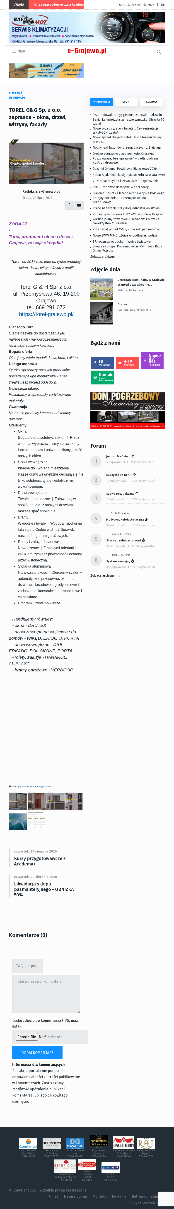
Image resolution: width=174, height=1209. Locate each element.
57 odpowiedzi (116, 525)
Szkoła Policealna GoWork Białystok (87, 1176)
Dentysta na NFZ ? (119, 475)
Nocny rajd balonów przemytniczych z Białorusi (127, 148)
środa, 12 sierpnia (120, 513)
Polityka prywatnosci (145, 1202)
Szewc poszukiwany (120, 493)
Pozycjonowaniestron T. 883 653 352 (75, 1153)
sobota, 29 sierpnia (130, 290)
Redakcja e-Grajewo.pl (41, 191)
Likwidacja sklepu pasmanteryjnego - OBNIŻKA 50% (44, 889)
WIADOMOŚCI (101, 101)
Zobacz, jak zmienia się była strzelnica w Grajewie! (129, 175)
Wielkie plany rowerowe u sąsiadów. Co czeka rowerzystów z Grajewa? (126, 221)
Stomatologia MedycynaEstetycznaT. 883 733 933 (65, 1177)
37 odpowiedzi (116, 546)
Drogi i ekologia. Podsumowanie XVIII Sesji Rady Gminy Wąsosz (127, 248)
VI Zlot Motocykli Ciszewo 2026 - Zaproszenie (126, 181)
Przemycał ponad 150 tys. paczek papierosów (126, 229)
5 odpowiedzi (115, 462)
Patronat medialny (147, 1196)
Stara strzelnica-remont (123, 540)
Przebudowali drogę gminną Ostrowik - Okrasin (127, 115)
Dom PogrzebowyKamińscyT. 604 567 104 (99, 1152)
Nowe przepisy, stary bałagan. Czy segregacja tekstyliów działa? (125, 131)
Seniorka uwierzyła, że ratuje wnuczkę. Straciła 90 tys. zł (128, 122)
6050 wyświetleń (144, 546)
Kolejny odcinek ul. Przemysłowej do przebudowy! (119, 200)
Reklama (119, 1196)
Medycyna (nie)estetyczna (125, 519)
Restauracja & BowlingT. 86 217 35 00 (51, 1153)
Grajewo (123, 304)
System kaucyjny (118, 561)
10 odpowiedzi (116, 480)
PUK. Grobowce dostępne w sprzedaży (121, 187)
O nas (53, 1196)
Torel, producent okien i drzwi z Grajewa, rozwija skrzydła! (41, 239)
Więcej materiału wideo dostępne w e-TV (33, 786)
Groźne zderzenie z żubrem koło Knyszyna (123, 154)
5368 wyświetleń (143, 567)
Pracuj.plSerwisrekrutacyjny (110, 1177)
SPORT (126, 101)
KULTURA (151, 101)
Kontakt (106, 377)
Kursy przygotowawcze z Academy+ (60, 5)
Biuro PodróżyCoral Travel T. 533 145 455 (28, 1153)
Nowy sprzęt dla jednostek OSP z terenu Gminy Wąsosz (127, 139)
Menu (21, 51)
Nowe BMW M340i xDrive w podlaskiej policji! (125, 235)
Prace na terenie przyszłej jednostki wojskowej (126, 208)
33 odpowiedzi (116, 567)
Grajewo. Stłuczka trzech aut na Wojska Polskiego (128, 193)
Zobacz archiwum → (105, 257)
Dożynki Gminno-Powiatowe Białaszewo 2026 (125, 169)
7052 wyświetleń (143, 525)
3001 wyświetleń (143, 480)
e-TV (129, 362)
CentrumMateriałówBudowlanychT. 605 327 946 (123, 1153)
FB (104, 362)
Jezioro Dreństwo (118, 456)
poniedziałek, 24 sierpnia (134, 310)
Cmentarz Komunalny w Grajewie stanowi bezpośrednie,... (141, 282)
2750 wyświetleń (143, 499)
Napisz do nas (155, 359)
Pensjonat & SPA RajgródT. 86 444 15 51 (146, 1153)
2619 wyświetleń (141, 462)
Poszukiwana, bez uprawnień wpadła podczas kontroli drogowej (125, 161)
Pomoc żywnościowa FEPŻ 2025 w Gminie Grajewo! (128, 214)
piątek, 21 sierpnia (120, 555)
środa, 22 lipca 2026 (37, 198)
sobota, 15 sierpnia (121, 534)
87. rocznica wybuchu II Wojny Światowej (122, 242)
